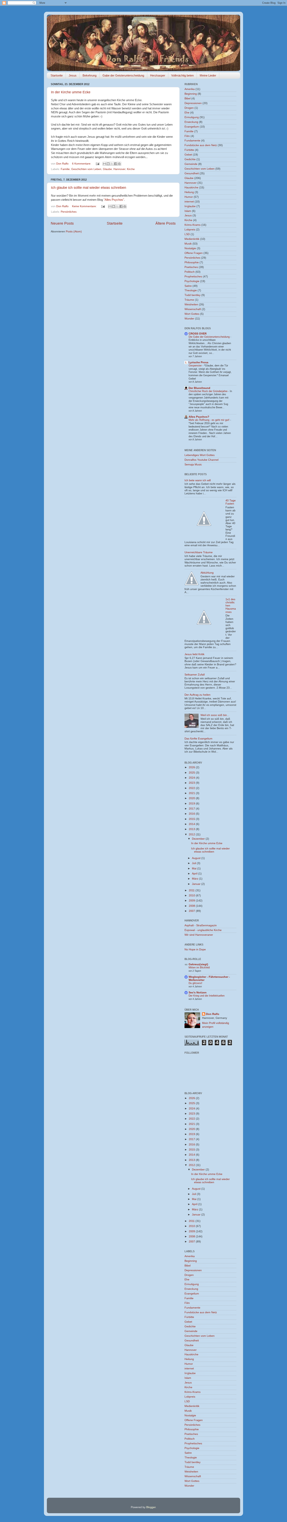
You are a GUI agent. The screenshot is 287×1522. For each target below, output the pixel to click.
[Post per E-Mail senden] (97, 163)
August (196, 858)
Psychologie (191, 281)
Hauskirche (191, 187)
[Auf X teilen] (112, 164)
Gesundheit (191, 173)
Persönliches (69, 211)
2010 (192, 895)
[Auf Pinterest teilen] (119, 164)
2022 (192, 788)
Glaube (107, 169)
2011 (192, 890)
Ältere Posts (165, 223)
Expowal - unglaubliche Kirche (203, 930)
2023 (192, 782)
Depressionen (193, 103)
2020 (192, 798)
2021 (192, 793)
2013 (192, 829)
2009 (192, 900)
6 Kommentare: (82, 163)
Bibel (187, 98)
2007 (192, 910)
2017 (192, 808)
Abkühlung (207, 572)
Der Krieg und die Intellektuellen (207, 995)
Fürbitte (189, 149)
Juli (194, 863)
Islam (187, 211)
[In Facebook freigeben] (116, 164)
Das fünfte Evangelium (198, 738)
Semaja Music (193, 464)
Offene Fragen (193, 253)
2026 (192, 767)
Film (187, 136)
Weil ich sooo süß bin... (215, 715)
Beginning (190, 93)
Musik (188, 243)
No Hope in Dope (195, 949)
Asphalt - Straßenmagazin (200, 925)
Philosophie (191, 262)
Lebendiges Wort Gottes (199, 455)
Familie (65, 169)
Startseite (57, 75)
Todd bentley (192, 295)
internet (189, 201)
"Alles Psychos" (114, 199)
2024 (192, 777)
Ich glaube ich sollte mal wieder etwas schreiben (88, 188)
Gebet (188, 154)
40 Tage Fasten (231, 502)
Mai (194, 868)
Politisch (189, 271)
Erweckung (191, 122)
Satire (188, 285)
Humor (188, 196)
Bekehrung (89, 75)
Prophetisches (193, 276)
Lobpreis (189, 229)
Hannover (119, 169)
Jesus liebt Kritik (194, 654)
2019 (192, 803)
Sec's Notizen (198, 992)
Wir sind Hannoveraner (198, 934)
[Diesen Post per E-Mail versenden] (104, 164)
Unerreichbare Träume (198, 552)
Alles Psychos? (199, 416)
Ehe (186, 112)
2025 (192, 772)
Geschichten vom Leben (86, 169)
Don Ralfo (212, 1014)
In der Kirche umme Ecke (70, 92)
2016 (192, 813)
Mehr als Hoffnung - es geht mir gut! (209, 419)
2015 (192, 819)
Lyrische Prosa (198, 362)
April (195, 873)
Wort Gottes (191, 313)
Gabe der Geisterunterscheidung (123, 75)
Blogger (151, 1507)
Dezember (199, 838)
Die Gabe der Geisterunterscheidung (209, 336)
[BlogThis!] (108, 164)
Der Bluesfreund (199, 388)
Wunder (189, 318)
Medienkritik (191, 238)
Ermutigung (191, 117)
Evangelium (191, 126)
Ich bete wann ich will (197, 480)
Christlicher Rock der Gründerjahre (208, 391)
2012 (192, 834)
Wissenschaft (192, 309)
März (195, 878)
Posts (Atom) (74, 231)
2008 (192, 905)
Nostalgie (190, 248)
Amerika (189, 89)
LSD (187, 234)
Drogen (189, 107)
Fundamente (192, 140)
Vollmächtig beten (182, 75)
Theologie (190, 290)
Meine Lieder (208, 75)
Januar (196, 883)
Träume (189, 299)
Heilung (189, 192)
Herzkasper (157, 75)
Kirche (131, 169)
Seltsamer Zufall (194, 674)
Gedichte (190, 159)
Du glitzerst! (195, 983)
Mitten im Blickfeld (199, 967)
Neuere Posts (62, 223)
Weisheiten (191, 304)
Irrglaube (190, 206)
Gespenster (195, 365)
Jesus (73, 75)
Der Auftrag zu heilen (197, 694)
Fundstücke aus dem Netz (200, 145)
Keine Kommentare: (84, 206)
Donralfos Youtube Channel (201, 459)
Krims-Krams (192, 224)
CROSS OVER (198, 333)
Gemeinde (190, 164)
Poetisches (191, 267)
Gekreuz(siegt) (198, 964)
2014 (192, 824)
